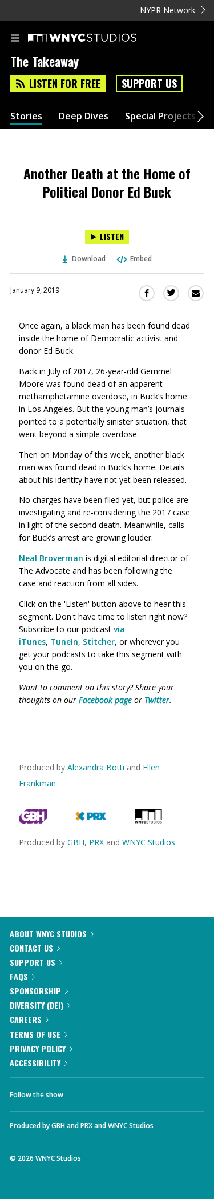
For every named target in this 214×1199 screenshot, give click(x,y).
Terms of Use (35, 1034)
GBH (75, 842)
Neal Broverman (51, 558)
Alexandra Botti (95, 767)
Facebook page (105, 699)
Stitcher (99, 641)
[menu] (15, 39)
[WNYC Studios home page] (96, 38)
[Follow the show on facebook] (83, 1091)
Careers (26, 1019)
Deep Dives (83, 116)
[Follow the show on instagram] (145, 1091)
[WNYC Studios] (148, 820)
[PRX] (90, 820)
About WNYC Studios (48, 934)
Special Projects (160, 116)
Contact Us (31, 948)
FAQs (19, 976)
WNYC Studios (148, 842)
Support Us (149, 83)
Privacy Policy (38, 1048)
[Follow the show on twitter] (115, 1091)
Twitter (156, 699)
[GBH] (33, 820)
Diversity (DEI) (36, 1005)
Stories (26, 116)
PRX (96, 842)
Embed (141, 258)
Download (89, 258)
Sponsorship (35, 991)
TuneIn (64, 641)
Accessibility (35, 1063)
